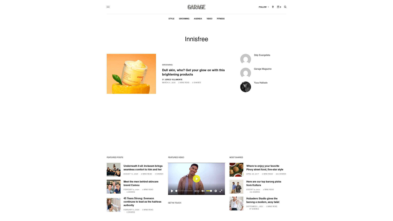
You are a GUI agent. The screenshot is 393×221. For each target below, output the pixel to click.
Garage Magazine (263, 69)
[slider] (184, 190)
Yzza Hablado (261, 82)
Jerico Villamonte (174, 79)
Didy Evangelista (262, 55)
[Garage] (196, 7)
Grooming (167, 64)
